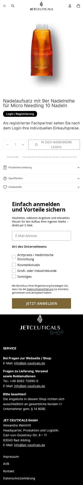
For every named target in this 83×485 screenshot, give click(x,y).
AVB (6, 464)
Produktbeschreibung (20, 167)
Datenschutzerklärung (19, 478)
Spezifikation (15, 178)
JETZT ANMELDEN (41, 303)
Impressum (11, 457)
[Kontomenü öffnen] (70, 6)
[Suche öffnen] (12, 6)
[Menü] (4, 5)
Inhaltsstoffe (15, 186)
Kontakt (8, 471)
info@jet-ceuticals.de (29, 363)
